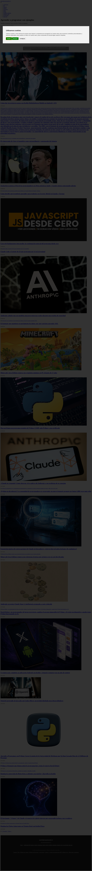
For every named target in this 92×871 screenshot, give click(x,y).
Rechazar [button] (15, 38)
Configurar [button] (22, 38)
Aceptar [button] (9, 38)
